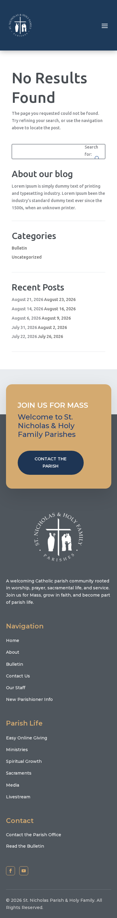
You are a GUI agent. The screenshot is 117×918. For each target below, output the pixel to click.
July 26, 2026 (50, 336)
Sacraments (19, 773)
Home (12, 640)
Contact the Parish (50, 462)
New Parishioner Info (29, 699)
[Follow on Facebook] (10, 870)
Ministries (17, 749)
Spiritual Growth (24, 761)
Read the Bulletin (25, 846)
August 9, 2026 (56, 318)
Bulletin (19, 248)
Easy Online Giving (26, 738)
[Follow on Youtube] (23, 870)
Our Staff (15, 687)
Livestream (18, 797)
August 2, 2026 (52, 327)
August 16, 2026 (60, 308)
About (12, 652)
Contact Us (18, 676)
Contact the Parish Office (33, 834)
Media (12, 785)
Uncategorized (27, 257)
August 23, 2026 (60, 299)
